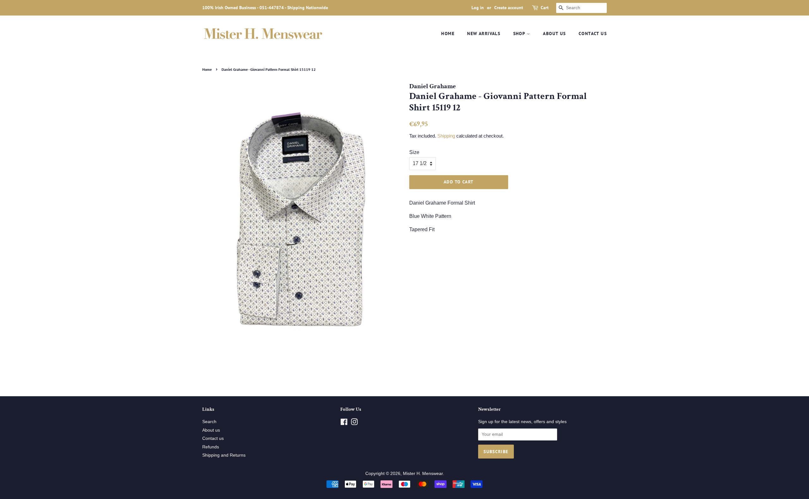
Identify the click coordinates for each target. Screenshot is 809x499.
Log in (477, 7)
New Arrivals (483, 33)
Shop (520, 33)
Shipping (446, 136)
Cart (545, 7)
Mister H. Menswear (423, 473)
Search (209, 421)
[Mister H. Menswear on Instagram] (354, 423)
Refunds (210, 447)
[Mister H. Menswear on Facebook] (344, 423)
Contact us (593, 33)
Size (414, 152)
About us (554, 33)
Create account (508, 7)
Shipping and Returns (224, 455)
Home (447, 33)
